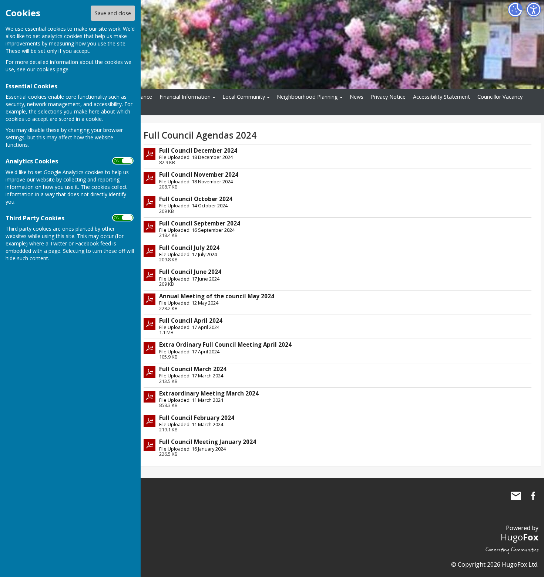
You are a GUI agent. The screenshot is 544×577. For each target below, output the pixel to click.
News (356, 96)
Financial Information (185, 96)
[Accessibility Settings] (533, 9)
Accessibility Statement (441, 96)
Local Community (243, 96)
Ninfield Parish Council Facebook (532, 495)
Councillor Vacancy (500, 96)
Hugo (519, 537)
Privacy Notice (388, 96)
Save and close (113, 13)
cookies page (52, 69)
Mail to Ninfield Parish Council (515, 495)
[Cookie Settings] (515, 9)
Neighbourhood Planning (307, 96)
